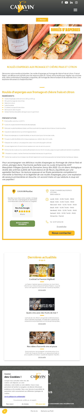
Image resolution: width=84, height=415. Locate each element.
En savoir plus (61, 227)
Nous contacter (61, 233)
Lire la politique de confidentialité (14, 396)
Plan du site (34, 411)
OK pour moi (40, 404)
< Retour (42, 19)
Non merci (9, 404)
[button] (4, 411)
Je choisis (25, 404)
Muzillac (26, 11)
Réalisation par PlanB (47, 411)
